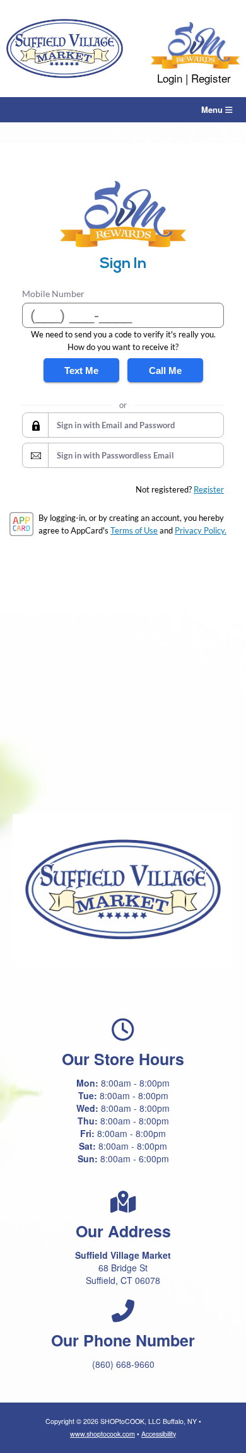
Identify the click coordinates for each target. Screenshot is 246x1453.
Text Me (81, 370)
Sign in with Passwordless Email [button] (115, 455)
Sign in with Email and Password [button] (116, 425)
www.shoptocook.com (102, 1433)
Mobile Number (53, 293)
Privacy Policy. (200, 530)
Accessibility (158, 1433)
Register (211, 78)
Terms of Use (134, 530)
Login (169, 78)
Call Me (165, 370)
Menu (213, 109)
